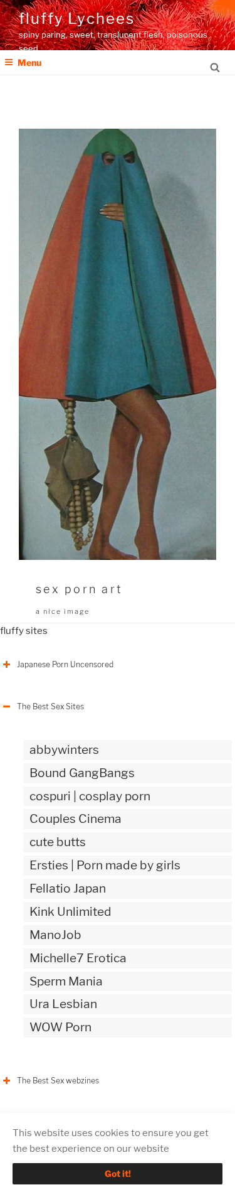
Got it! (118, 1173)
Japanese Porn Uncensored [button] (65, 664)
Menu (29, 62)
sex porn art (79, 589)
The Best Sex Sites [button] (50, 706)
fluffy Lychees (77, 18)
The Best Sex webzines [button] (58, 1080)
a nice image (63, 611)
